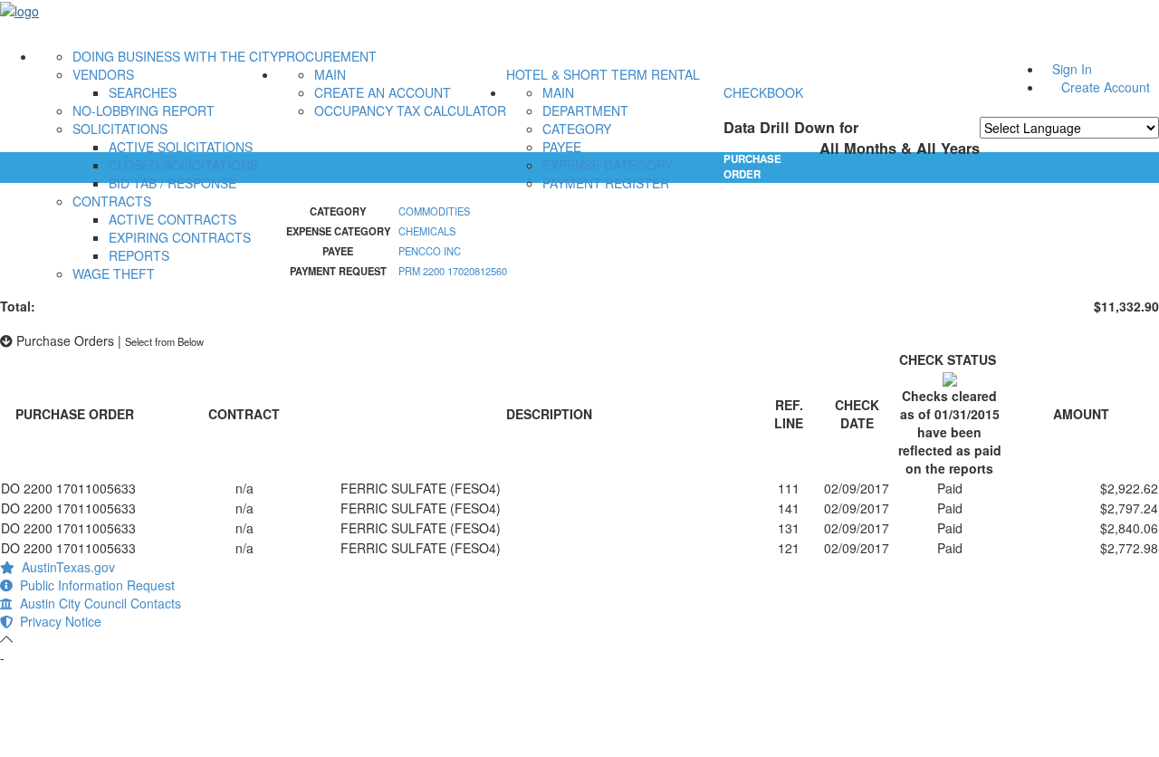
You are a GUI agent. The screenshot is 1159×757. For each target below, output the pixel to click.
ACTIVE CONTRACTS (172, 219)
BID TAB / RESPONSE (172, 183)
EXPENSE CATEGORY (607, 165)
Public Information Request (94, 585)
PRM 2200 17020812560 (452, 271)
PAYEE (561, 147)
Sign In (1072, 69)
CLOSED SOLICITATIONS (183, 165)
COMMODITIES (434, 211)
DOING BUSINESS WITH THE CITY (175, 56)
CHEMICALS (426, 231)
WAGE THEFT (113, 273)
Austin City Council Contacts (97, 603)
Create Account (1105, 87)
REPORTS (139, 255)
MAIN (330, 74)
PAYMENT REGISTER (605, 183)
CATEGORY (576, 129)
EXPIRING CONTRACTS (180, 237)
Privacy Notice (57, 621)
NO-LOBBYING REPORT (143, 110)
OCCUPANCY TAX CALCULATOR (410, 110)
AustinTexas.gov (64, 567)
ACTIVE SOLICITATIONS (181, 147)
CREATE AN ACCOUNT (382, 92)
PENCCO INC (429, 251)
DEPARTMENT (585, 110)
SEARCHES (143, 92)
